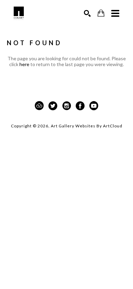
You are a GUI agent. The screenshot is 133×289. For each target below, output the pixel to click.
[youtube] (93, 105)
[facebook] (80, 105)
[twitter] (52, 105)
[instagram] (66, 105)
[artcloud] (39, 105)
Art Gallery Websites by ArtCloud (86, 125)
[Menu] (115, 13)
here (24, 64)
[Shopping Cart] (101, 13)
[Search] (87, 13)
